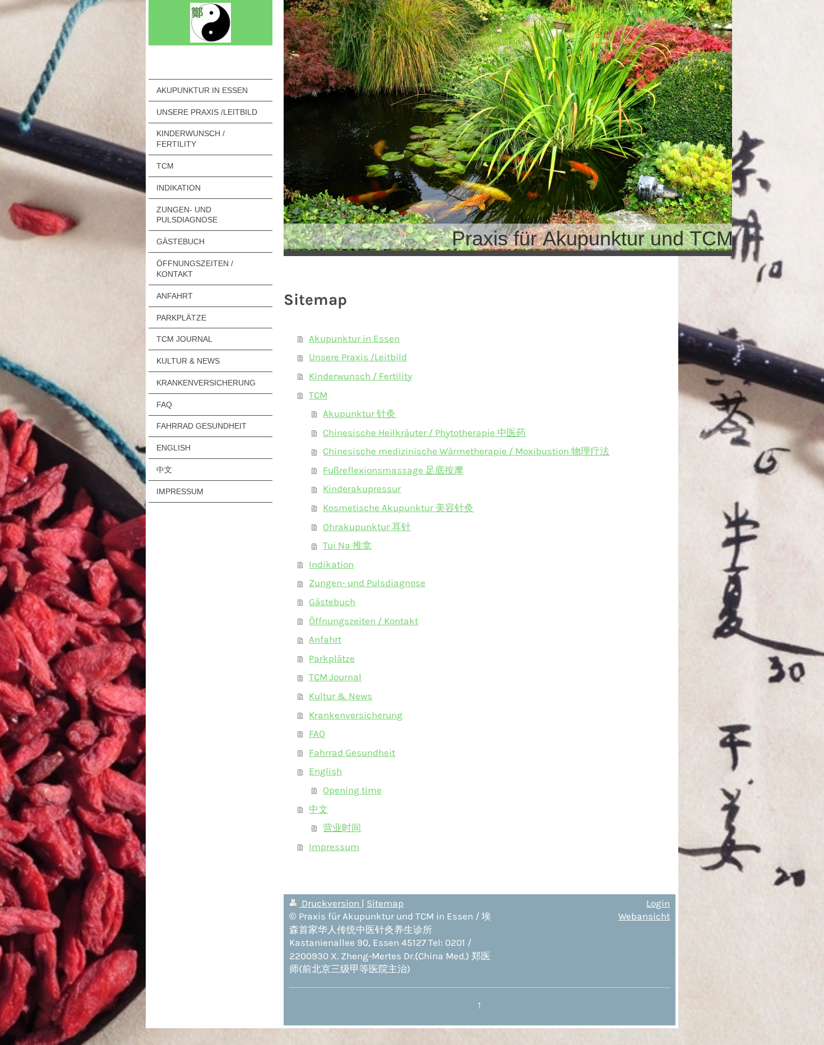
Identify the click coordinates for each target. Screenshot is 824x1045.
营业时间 (342, 828)
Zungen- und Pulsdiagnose (367, 583)
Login (658, 903)
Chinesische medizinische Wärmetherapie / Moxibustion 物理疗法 (466, 451)
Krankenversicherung (355, 715)
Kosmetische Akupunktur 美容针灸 (398, 508)
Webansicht (644, 916)
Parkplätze (332, 658)
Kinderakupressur (362, 489)
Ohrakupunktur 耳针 (367, 527)
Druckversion (330, 903)
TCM (318, 395)
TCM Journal (335, 677)
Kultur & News (340, 696)
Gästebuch (332, 602)
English (325, 771)
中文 (318, 809)
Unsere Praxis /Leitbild (358, 357)
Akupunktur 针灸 (359, 413)
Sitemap (385, 903)
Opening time (352, 790)
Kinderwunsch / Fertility (360, 376)
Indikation (331, 564)
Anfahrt (325, 639)
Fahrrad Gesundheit (352, 752)
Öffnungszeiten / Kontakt (363, 621)
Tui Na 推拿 (347, 545)
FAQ (317, 733)
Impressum (334, 847)
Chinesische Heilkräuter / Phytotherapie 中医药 (424, 433)
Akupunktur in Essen (354, 338)
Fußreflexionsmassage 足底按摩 (393, 470)
